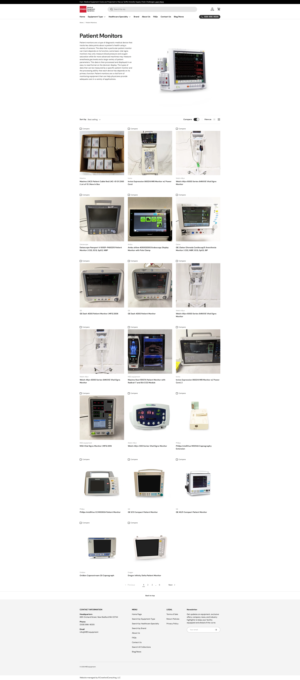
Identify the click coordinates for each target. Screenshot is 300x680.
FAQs (155, 16)
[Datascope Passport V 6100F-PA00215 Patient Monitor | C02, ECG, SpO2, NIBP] (102, 219)
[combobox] (152, 9)
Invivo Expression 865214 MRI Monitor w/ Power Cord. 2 (197, 381)
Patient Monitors (91, 22)
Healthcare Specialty (118, 16)
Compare (187, 119)
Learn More (159, 2)
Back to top (150, 596)
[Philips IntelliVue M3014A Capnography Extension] (198, 417)
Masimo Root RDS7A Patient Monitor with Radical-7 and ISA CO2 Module (146, 381)
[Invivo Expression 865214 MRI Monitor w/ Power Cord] (150, 153)
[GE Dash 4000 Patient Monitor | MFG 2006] (102, 285)
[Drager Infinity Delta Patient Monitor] (150, 547)
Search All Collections (141, 647)
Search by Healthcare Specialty (145, 623)
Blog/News (179, 16)
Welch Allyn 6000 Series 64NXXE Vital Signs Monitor (196, 182)
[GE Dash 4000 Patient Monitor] (150, 285)
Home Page (137, 614)
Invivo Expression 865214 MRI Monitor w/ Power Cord (149, 182)
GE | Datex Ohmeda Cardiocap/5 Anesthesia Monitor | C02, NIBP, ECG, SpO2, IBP (196, 249)
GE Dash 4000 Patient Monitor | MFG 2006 (99, 313)
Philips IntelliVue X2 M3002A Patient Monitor (100, 512)
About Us (146, 16)
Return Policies (173, 619)
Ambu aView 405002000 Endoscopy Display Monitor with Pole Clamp (148, 249)
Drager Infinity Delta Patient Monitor (144, 575)
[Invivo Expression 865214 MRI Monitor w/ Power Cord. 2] (198, 351)
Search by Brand (139, 628)
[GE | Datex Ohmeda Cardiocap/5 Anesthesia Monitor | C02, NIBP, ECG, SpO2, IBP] (198, 219)
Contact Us (166, 16)
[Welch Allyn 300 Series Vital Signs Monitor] (150, 417)
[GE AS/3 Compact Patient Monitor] (198, 484)
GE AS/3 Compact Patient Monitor (191, 512)
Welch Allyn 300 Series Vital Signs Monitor (147, 446)
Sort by (83, 119)
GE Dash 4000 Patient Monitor (142, 313)
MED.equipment (90, 667)
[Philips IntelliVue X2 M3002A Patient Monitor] (102, 484)
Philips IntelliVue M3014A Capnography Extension (194, 447)
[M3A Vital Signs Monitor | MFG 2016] (102, 417)
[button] (218, 9)
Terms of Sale (172, 614)
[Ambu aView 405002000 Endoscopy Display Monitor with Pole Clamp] (150, 219)
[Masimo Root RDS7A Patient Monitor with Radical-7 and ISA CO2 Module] (150, 351)
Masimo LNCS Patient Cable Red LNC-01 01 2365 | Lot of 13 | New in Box (102, 182)
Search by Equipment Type (143, 619)
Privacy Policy (172, 623)
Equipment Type (95, 16)
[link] (130, 585)
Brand (136, 16)
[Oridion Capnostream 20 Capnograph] (102, 547)
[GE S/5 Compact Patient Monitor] (150, 484)
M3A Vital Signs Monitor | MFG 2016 (96, 446)
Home (82, 16)
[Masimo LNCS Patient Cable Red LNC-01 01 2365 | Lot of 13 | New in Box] (102, 153)
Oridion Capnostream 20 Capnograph (97, 575)
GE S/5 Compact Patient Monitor (143, 512)
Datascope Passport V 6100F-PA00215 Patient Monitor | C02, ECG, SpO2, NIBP (101, 249)
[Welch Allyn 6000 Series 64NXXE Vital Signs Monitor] (198, 153)
